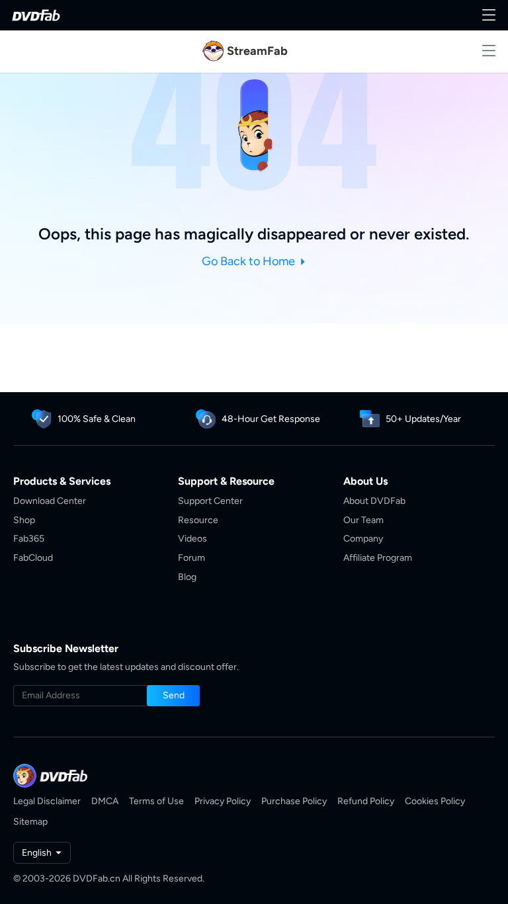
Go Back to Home (250, 261)
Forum (191, 557)
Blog (187, 577)
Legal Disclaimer (47, 801)
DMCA (104, 801)
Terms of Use (156, 801)
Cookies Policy (435, 801)
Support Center (210, 501)
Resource (198, 520)
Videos (192, 538)
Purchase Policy (294, 801)
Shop (24, 520)
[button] (173, 695)
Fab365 (28, 538)
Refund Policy (365, 801)
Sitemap (30, 821)
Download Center (49, 501)
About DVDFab (374, 501)
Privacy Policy (222, 801)
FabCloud (33, 557)
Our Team (363, 520)
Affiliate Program (377, 557)
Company (363, 538)
